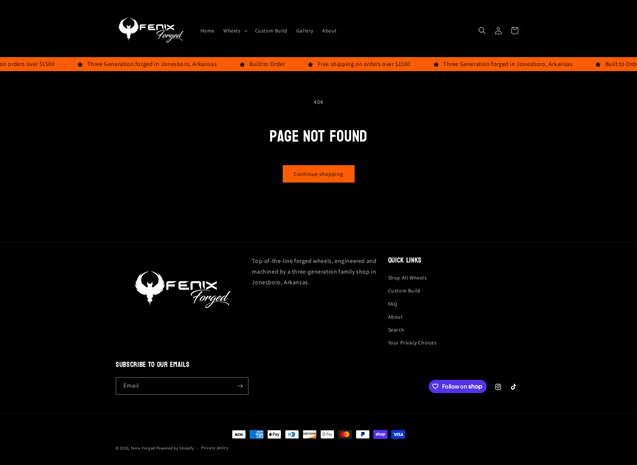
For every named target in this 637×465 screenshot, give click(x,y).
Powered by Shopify (175, 448)
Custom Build (404, 290)
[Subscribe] (240, 386)
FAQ (392, 304)
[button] (235, 30)
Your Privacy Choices (412, 342)
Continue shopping (319, 173)
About (395, 316)
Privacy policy (215, 447)
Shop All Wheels (407, 277)
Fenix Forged (143, 448)
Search (396, 329)
